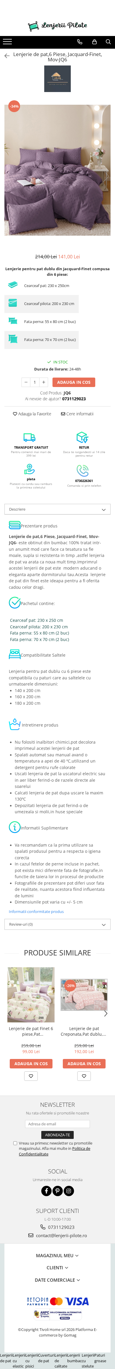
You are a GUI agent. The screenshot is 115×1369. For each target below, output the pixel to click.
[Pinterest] (57, 1191)
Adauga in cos (74, 382)
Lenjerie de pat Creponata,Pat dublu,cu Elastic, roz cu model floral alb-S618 (84, 1031)
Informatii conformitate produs (36, 911)
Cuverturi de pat (46, 1357)
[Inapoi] (4, 56)
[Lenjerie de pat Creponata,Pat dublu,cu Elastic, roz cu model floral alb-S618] (84, 995)
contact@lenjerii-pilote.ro (61, 1235)
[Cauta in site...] (108, 42)
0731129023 (61, 1227)
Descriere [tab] (17, 509)
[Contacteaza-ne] (79, 42)
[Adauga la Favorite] (31, 1076)
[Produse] (8, 43)
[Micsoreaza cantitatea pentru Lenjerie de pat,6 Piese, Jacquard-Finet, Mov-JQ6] (26, 382)
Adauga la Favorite (34, 414)
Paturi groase (100, 1357)
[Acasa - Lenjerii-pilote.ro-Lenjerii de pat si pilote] (57, 26)
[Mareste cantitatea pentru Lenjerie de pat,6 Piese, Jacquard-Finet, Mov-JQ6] (43, 382)
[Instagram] (69, 1191)
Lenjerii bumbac (74, 1357)
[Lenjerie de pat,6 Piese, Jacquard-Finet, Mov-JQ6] (57, 170)
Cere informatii (79, 414)
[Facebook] (46, 1191)
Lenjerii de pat (6, 1357)
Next (106, 176)
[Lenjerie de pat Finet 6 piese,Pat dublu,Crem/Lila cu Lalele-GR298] (31, 995)
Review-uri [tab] (21, 924)
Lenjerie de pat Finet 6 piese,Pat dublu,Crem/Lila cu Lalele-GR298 (31, 1031)
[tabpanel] (57, 170)
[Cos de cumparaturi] (94, 42)
